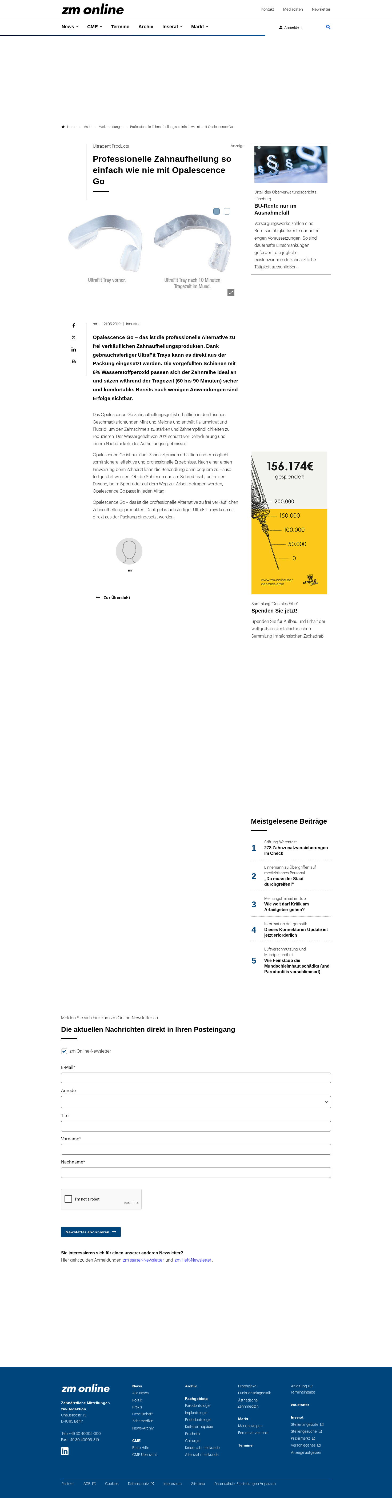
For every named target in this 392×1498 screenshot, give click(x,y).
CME (92, 26)
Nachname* (73, 1162)
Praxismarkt (300, 1438)
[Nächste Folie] (230, 253)
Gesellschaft (142, 1414)
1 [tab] (216, 211)
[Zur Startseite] (92, 9)
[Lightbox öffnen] (230, 292)
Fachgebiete (196, 1399)
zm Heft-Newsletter (193, 1260)
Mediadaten (293, 9)
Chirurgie (193, 1441)
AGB (86, 1483)
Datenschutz (138, 1483)
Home (71, 126)
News (68, 26)
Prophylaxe (247, 1386)
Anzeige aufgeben (306, 1452)
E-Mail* (68, 1067)
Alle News (140, 1393)
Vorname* (71, 1139)
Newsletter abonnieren (88, 1232)
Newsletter (321, 9)
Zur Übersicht (116, 597)
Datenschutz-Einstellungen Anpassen (245, 1483)
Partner (68, 1483)
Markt (197, 26)
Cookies (111, 1483)
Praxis (137, 1407)
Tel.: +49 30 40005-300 (81, 1433)
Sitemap (198, 1483)
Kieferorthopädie (199, 1426)
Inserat (170, 26)
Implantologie (196, 1413)
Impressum (172, 1483)
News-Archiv (143, 1428)
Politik (137, 1400)
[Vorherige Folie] (69, 253)
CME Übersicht (144, 1454)
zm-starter (300, 1405)
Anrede (68, 1091)
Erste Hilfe (140, 1447)
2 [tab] (227, 211)
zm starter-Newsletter (143, 1260)
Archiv (145, 26)
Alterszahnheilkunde (202, 1454)
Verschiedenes (303, 1445)
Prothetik (192, 1434)
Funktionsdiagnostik (254, 1393)
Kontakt (267, 9)
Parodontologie (197, 1405)
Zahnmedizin (142, 1421)
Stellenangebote (304, 1424)
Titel (65, 1116)
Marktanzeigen (250, 1426)
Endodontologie (198, 1420)
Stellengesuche (304, 1431)
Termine (120, 26)
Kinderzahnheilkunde (202, 1447)
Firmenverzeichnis (253, 1433)
